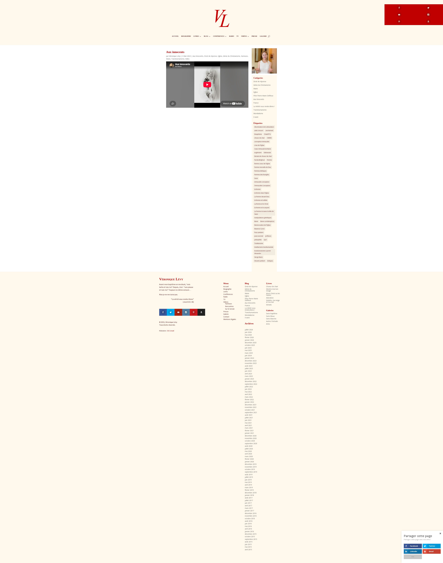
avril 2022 (248, 394)
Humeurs (244, 56)
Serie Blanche (271, 319)
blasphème (258, 134)
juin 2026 (248, 332)
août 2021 (248, 415)
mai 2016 (248, 526)
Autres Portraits (272, 321)
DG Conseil (170, 331)
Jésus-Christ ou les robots (273, 294)
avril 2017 (248, 505)
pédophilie (258, 240)
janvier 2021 (249, 433)
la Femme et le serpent (261, 208)
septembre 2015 (251, 539)
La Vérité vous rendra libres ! (264, 106)
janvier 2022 (249, 402)
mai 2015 (248, 547)
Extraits (269, 305)
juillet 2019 (249, 477)
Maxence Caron (259, 229)
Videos (225, 302)
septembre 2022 (251, 384)
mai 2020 (248, 451)
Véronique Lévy (174, 56)
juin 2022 (248, 389)
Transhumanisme (177, 59)
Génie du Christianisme (231, 56)
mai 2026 (248, 335)
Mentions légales (229, 319)
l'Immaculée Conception (262, 186)
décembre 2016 (250, 513)
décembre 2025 (250, 342)
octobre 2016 (250, 518)
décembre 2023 (250, 361)
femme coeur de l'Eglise (262, 164)
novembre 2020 (251, 438)
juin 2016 (248, 523)
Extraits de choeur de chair (263, 156)
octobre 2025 (250, 345)
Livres (196, 36)
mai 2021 (248, 423)
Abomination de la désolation (264, 127)
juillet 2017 (249, 500)
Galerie (263, 36)
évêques (270, 261)
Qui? (265, 240)
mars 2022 (249, 397)
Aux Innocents (198, 56)
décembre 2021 (250, 405)
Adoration (270, 298)
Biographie (186, 36)
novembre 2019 (251, 467)
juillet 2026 (249, 330)
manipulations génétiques (262, 218)
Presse (254, 36)
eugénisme (258, 153)
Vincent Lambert (259, 261)
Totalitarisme (258, 243)
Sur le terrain (230, 309)
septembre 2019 (251, 472)
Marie (168, 59)
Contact (226, 317)
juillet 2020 (249, 449)
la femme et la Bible (260, 200)
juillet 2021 (249, 418)
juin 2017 (248, 503)
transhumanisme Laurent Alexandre (262, 252)
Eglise (220, 56)
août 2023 (248, 366)
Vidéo (187, 59)
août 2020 (248, 446)
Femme (269, 160)
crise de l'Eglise (259, 145)
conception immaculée (261, 142)
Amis (268, 324)
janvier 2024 (249, 358)
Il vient (255, 117)
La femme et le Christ (261, 204)
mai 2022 (248, 392)
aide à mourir (258, 130)
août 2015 (248, 542)
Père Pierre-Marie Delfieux (263, 96)
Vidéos (244, 36)
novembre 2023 (251, 363)
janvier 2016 (249, 531)
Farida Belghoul (259, 160)
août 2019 (248, 474)
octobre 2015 (250, 536)
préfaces (268, 236)
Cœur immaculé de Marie (262, 149)
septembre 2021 (251, 412)
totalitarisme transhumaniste (263, 247)
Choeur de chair (272, 286)
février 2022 (249, 399)
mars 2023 (249, 376)
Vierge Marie (258, 257)
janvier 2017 (249, 511)
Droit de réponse (210, 56)
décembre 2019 (250, 464)
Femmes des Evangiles (261, 175)
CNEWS (269, 138)
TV (237, 36)
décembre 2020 (250, 436)
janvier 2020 (249, 461)
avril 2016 (248, 529)
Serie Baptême (271, 313)
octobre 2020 (250, 441)
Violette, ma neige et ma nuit (273, 301)
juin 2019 (248, 480)
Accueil (175, 36)
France (256, 103)
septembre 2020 (251, 443)
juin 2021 (248, 420)
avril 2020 (248, 454)
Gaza (256, 178)
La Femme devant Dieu (261, 197)
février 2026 (249, 337)
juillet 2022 (249, 386)
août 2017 (248, 498)
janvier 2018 (249, 495)
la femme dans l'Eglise (261, 193)
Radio (231, 36)
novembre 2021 (251, 407)
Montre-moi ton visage (272, 290)
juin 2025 (248, 348)
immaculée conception (261, 182)
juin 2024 (248, 355)
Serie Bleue (270, 316)
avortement (269, 130)
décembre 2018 (250, 493)
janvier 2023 (249, 379)
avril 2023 (248, 374)
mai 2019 (248, 482)
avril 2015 (248, 549)
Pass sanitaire (258, 232)
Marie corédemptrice (267, 221)
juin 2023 (248, 371)
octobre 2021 (250, 410)
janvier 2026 (249, 340)
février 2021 (249, 430)
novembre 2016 (251, 516)
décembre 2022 (250, 381)
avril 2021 (248, 425)
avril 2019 (248, 485)
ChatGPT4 (267, 134)
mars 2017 (249, 508)
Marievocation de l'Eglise (262, 225)
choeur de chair (259, 138)
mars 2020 (249, 456)
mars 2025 (249, 353)
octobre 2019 (250, 469)
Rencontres (229, 306)
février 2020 (249, 459)
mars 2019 (249, 487)
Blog (206, 36)
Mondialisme (258, 113)
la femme (257, 189)
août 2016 (248, 521)
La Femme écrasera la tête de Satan (264, 212)
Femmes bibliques (260, 171)
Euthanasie (267, 153)
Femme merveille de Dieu (262, 167)
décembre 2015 (250, 534)
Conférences (218, 36)
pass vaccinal (258, 236)
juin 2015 (248, 544)
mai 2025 (248, 350)
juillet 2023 (249, 368)
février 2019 (249, 490)
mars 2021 (249, 428)
